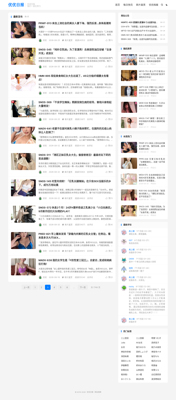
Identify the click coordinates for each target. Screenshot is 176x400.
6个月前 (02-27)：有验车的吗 (140, 241)
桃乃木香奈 (156, 347)
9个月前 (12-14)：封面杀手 (140, 320)
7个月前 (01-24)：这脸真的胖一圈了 (140, 269)
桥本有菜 (140, 361)
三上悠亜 (140, 338)
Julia (123, 342)
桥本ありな (141, 365)
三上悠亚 (125, 338)
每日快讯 (128, 4)
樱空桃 (139, 356)
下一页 (83, 287)
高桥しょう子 (142, 351)
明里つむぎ (156, 338)
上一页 (26, 287)
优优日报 (16, 5)
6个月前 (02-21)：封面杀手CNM (141, 251)
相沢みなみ (156, 361)
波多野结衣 (156, 379)
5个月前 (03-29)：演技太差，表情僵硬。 (141, 232)
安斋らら (155, 370)
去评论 (90, 40)
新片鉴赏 (140, 4)
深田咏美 (125, 356)
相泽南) (124, 374)
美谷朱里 (140, 379)
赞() (109, 40)
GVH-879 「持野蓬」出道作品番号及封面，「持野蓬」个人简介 (148, 26)
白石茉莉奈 (156, 374)
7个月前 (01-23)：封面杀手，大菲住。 (141, 278)
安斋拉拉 (125, 370)
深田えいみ (126, 361)
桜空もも (155, 356)
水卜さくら (126, 379)
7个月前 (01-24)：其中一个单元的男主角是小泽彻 (142, 260)
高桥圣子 (155, 342)
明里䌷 (154, 365)
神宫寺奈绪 (126, 351)
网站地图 (98, 392)
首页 (117, 4)
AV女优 (139, 342)
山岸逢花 (140, 370)
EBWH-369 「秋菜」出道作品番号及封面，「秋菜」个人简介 (147, 39)
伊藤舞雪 (125, 365)
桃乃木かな (141, 347)
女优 (123, 347)
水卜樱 (139, 374)
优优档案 (153, 4)
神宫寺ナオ (156, 351)
